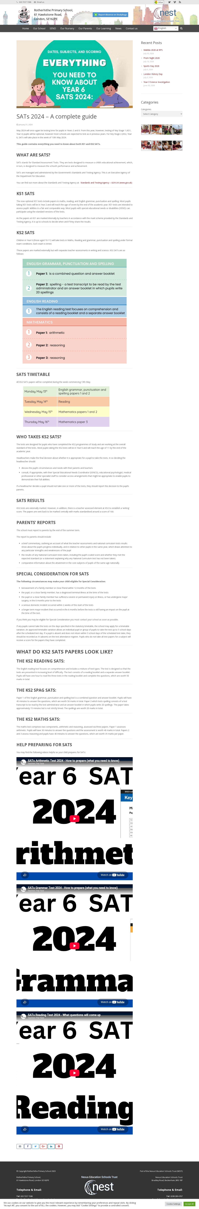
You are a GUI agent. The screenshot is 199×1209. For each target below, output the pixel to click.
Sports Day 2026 (151, 66)
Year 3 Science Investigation (156, 82)
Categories (146, 109)
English (162, 28)
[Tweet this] (35, 1146)
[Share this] (27, 1146)
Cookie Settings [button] (173, 1204)
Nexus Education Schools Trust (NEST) (166, 1171)
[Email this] (20, 1146)
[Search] (181, 28)
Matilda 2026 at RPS (153, 50)
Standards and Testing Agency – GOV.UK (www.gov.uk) (106, 182)
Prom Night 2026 (151, 58)
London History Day (152, 74)
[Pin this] (58, 1146)
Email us (40, 2)
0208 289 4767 (176, 1196)
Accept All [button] (189, 1204)
